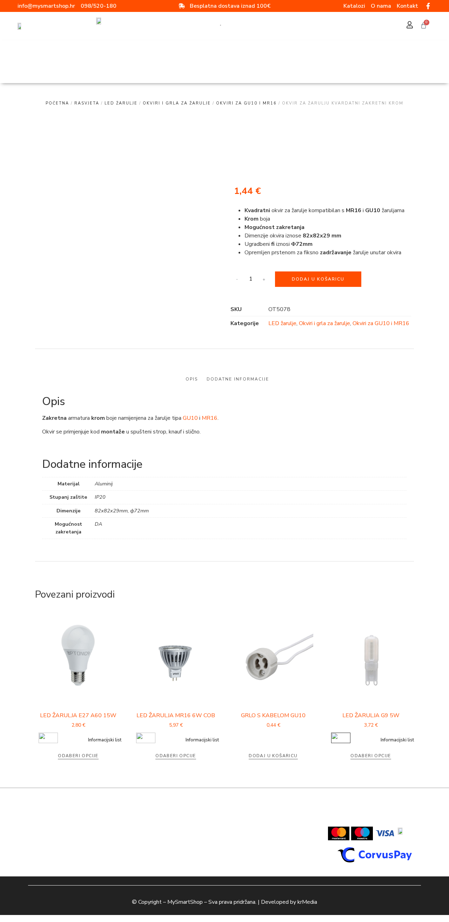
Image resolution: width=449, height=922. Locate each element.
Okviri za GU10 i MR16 (246, 103)
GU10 (190, 418)
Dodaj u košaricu (318, 279)
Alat (243, 69)
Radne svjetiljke (290, 69)
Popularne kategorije (202, 53)
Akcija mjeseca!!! (113, 53)
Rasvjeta (318, 53)
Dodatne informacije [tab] (238, 379)
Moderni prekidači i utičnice (367, 69)
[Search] (218, 26)
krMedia (307, 902)
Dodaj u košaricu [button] (273, 756)
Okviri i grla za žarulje (177, 103)
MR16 (209, 418)
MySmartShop (185, 902)
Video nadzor (269, 53)
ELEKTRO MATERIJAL (194, 69)
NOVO (153, 53)
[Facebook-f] (428, 6)
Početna (57, 103)
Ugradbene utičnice (66, 69)
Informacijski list (104, 740)
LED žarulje (121, 103)
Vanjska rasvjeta (372, 53)
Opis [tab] (192, 379)
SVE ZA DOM (58, 53)
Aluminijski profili (128, 69)
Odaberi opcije (78, 756)
